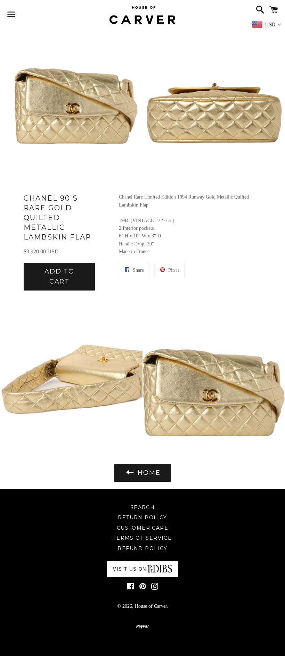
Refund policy (142, 548)
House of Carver (151, 606)
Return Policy (142, 517)
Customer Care (142, 528)
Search (142, 507)
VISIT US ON (129, 569)
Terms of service (142, 538)
